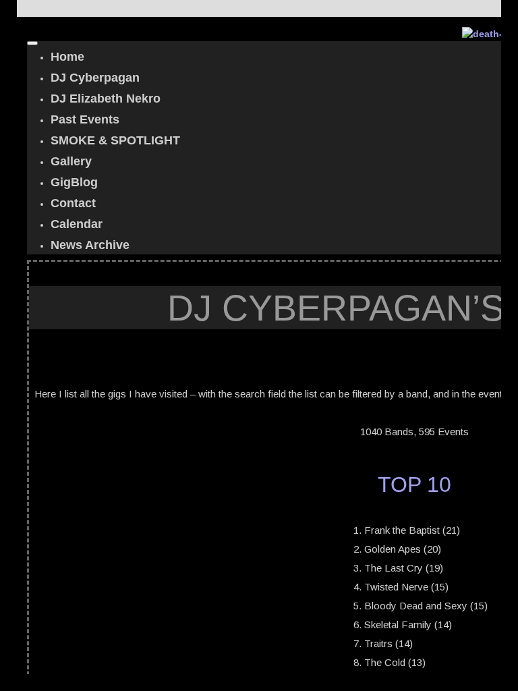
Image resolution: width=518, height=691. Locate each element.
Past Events (85, 119)
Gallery (71, 161)
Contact (73, 203)
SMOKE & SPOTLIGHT (115, 140)
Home (67, 56)
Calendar (77, 224)
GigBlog (74, 182)
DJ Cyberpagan (95, 77)
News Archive (90, 245)
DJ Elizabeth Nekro (106, 98)
